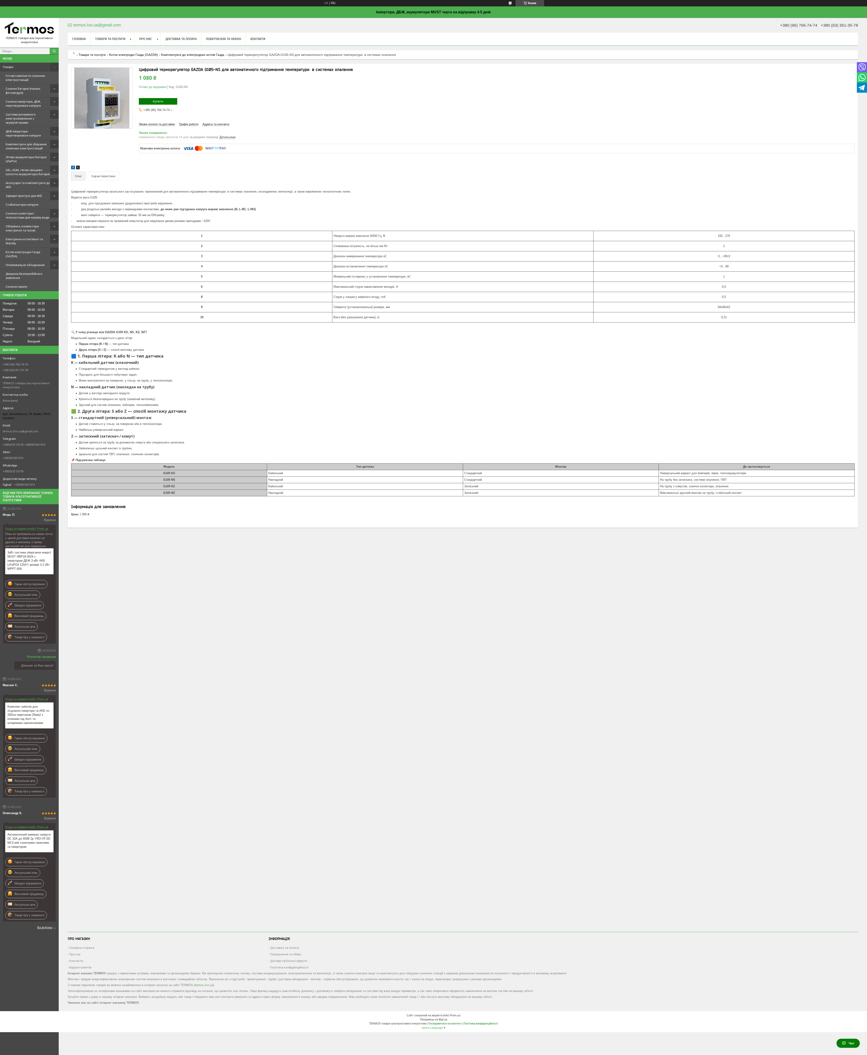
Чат (851, 1043)
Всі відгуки (44, 927)
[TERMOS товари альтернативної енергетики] (29, 28)
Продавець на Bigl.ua (433, 1019)
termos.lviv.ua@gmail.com (20, 431)
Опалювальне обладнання (25, 265)
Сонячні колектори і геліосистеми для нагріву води (27, 215)
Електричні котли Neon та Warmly (24, 241)
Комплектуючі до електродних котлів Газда (192, 55)
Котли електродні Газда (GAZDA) (23, 254)
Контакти (257, 39)
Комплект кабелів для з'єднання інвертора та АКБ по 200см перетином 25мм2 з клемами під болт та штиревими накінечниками (28, 715)
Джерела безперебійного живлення (24, 276)
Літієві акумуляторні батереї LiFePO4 (26, 159)
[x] (78, 168)
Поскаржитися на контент (444, 1023)
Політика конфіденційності (289, 967)
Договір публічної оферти (288, 961)
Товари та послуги (110, 39)
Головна (79, 39)
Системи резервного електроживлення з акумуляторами (21, 118)
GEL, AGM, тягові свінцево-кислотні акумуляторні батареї (28, 172)
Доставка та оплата (181, 39)
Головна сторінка (81, 948)
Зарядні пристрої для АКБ (24, 196)
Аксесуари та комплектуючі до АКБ (28, 185)
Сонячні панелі (16, 287)
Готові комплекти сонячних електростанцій (25, 78)
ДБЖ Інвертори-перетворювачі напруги (23, 133)
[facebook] (73, 168)
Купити (158, 101)
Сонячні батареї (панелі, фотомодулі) (23, 91)
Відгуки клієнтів (80, 967)
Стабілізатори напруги (22, 205)
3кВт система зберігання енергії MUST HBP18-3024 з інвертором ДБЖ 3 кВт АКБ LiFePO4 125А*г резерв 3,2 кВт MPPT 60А (29, 560)
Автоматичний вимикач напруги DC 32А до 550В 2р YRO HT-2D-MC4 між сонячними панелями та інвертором (29, 840)
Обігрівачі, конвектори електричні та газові (22, 228)
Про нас (145, 39)
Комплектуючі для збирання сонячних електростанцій (26, 146)
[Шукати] (54, 51)
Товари (8, 67)
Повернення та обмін (223, 39)
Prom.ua (455, 1015)
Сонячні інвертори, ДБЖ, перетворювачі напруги (23, 103)
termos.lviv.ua (204, 985)
